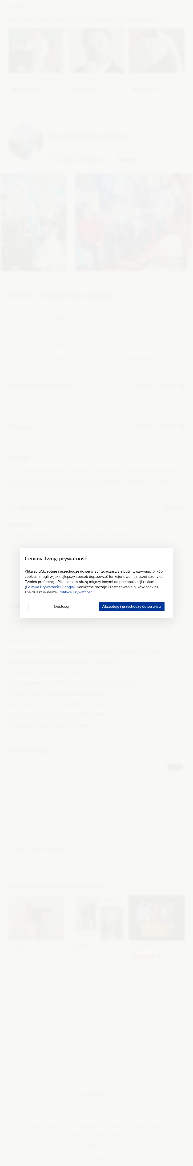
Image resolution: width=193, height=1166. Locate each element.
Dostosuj (61, 606)
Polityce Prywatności (76, 592)
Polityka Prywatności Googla (50, 587)
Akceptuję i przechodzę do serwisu (131, 606)
